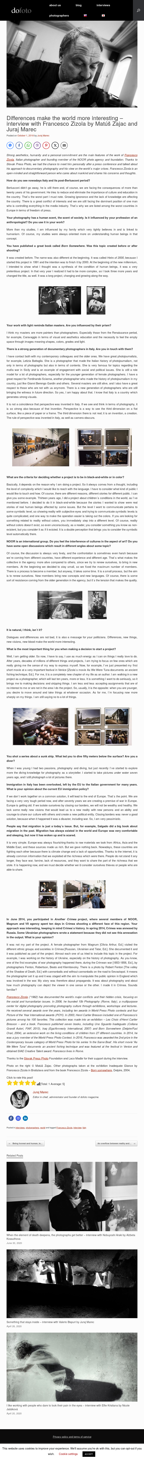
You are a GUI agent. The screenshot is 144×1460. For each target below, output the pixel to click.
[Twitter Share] (55, 145)
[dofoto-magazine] (21, 10)
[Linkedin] (25, 1118)
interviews (103, 5)
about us (55, 5)
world (42, 1127)
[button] (138, 10)
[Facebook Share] (19, 145)
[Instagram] (18, 1118)
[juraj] (19, 1107)
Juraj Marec (43, 135)
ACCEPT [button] (89, 1453)
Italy (84, 1127)
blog (79, 5)
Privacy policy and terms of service (72, 1436)
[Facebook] (11, 1118)
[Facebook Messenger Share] (10, 145)
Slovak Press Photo (36, 1058)
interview (77, 1127)
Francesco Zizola (17, 997)
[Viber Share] (37, 145)
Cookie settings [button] (68, 1454)
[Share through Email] (64, 145)
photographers (59, 15)
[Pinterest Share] (46, 145)
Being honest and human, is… (26, 1143)
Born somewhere (101, 1070)
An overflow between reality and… (116, 1143)
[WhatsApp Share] (28, 145)
